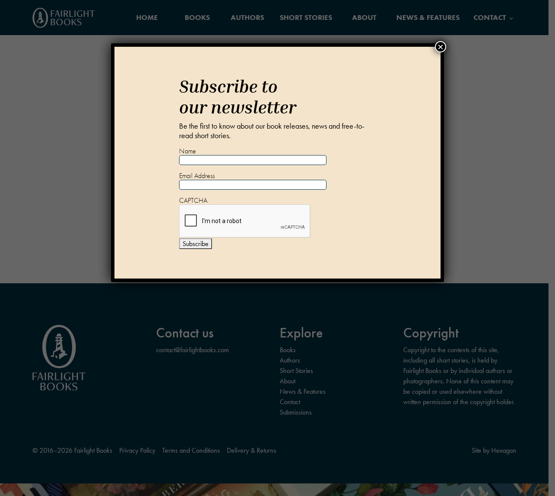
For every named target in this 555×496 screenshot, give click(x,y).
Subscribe (196, 244)
